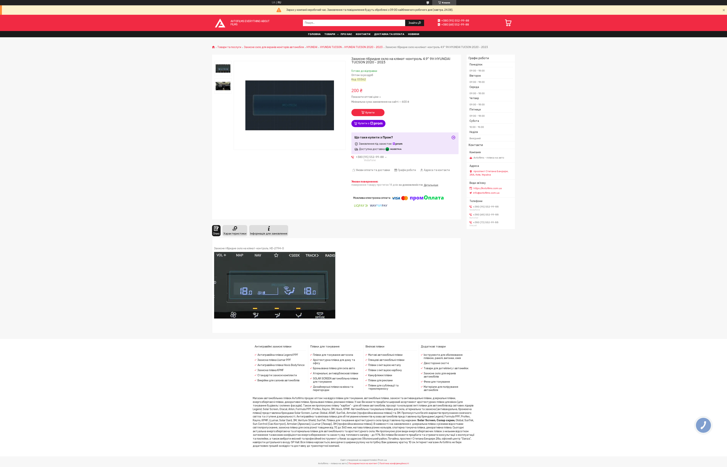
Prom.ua (382, 460)
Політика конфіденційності (394, 463)
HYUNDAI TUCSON (331, 47)
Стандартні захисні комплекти (277, 375)
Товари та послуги (229, 47)
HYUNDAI (312, 47)
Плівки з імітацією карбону (385, 370)
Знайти (413, 22)
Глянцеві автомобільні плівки (386, 360)
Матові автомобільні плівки (385, 355)
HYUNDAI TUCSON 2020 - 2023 (363, 47)
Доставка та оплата (389, 34)
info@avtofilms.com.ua (486, 192)
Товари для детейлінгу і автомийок (446, 368)
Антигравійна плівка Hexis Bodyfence (281, 365)
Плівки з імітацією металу (384, 365)
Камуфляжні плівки (380, 375)
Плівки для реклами (380, 380)
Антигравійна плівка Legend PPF (277, 355)
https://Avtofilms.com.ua (487, 188)
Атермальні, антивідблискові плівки (335, 373)
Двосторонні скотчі (436, 363)
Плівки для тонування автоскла (333, 355)
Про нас (346, 34)
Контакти (363, 34)
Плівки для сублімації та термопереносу (383, 387)
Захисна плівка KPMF (270, 370)
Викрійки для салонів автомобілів (278, 380)
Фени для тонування (437, 381)
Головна (314, 34)
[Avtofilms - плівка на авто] (220, 22)
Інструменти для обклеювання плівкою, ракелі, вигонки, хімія (443, 356)
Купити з (363, 123)
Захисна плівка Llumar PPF (274, 360)
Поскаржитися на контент (363, 463)
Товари (329, 34)
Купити (369, 112)
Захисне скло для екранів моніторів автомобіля (274, 47)
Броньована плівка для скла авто (334, 368)
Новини (413, 34)
